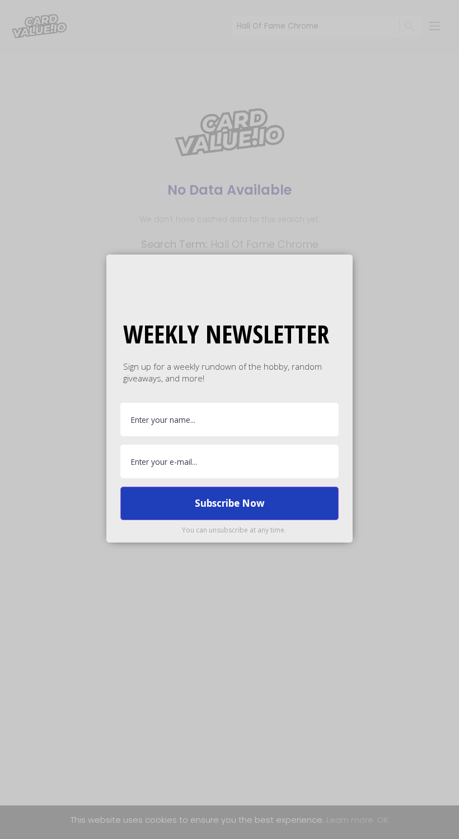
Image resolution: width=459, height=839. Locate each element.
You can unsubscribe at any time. (234, 530)
